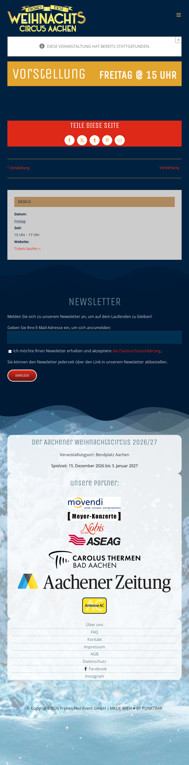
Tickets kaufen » (27, 248)
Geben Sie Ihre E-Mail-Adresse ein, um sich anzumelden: (59, 327)
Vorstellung (20, 167)
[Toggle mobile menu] (179, 15)
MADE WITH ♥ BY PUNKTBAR (136, 708)
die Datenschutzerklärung (136, 351)
